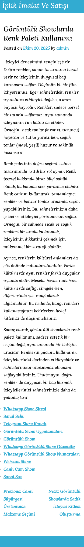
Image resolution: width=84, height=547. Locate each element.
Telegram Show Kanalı (25, 423)
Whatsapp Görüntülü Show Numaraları (42, 454)
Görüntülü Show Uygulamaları (33, 431)
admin (62, 48)
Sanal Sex (13, 476)
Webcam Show (17, 461)
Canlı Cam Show (19, 469)
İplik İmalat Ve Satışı (35, 5)
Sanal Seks (14, 416)
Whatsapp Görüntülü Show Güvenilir (39, 446)
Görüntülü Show (19, 439)
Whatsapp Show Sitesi (25, 408)
